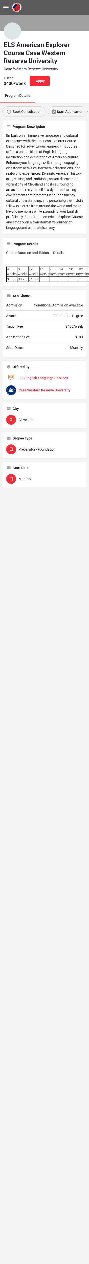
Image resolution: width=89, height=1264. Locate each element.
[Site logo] (17, 7)
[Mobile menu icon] (5, 7)
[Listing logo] (12, 31)
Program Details (17, 96)
